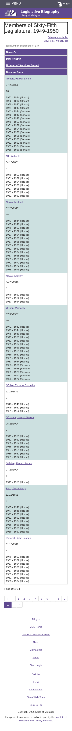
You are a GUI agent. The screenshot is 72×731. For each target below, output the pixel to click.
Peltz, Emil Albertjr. (16, 488)
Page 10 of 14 (12, 588)
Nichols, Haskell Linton (18, 78)
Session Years (14, 72)
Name (11, 52)
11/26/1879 (12, 391)
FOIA (36, 681)
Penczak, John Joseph (18, 538)
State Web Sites (36, 697)
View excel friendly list (56, 40)
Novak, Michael (14, 202)
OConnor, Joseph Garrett (20, 417)
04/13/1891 (12, 162)
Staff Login (36, 665)
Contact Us (36, 649)
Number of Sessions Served (22, 65)
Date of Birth (13, 58)
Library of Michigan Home (36, 634)
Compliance (35, 689)
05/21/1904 (12, 423)
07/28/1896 (12, 84)
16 (7, 91)
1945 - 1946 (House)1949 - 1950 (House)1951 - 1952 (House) (17, 407)
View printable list (58, 37)
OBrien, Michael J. (16, 308)
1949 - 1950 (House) (17, 482)
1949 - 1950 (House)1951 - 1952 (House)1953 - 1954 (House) (17, 298)
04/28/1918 (12, 282)
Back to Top (36, 704)
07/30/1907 (12, 314)
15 (7, 214)
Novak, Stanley (14, 275)
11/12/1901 (12, 494)
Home (36, 657)
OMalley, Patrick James (19, 463)
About (36, 642)
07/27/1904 (12, 469)
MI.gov (66, 3)
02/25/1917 (12, 208)
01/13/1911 (12, 544)
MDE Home (36, 626)
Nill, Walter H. (13, 156)
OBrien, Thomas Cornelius (20, 385)
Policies (36, 674)
